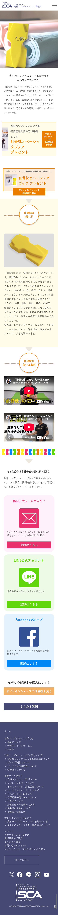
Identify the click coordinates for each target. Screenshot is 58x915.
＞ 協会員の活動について (17, 808)
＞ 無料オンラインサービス (18, 745)
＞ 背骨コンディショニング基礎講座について (27, 759)
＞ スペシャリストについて (18, 794)
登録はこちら (29, 544)
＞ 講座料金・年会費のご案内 (19, 804)
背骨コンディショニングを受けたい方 (23, 755)
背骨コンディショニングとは (18, 738)
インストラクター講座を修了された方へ (24, 849)
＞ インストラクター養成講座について (23, 786)
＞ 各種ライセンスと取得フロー (20, 779)
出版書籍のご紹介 (13, 838)
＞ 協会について (12, 742)
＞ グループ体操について (16, 762)
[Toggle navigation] (54, 5)
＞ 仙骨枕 (9, 749)
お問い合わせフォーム (15, 845)
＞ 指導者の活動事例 (15, 812)
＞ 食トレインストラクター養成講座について (27, 825)
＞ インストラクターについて (19, 783)
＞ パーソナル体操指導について (20, 766)
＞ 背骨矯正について (15, 770)
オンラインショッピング (16, 834)
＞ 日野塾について (13, 801)
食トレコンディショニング (17, 818)
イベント (8, 831)
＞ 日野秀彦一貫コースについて (20, 797)
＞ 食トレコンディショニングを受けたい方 (26, 821)
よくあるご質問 (12, 842)
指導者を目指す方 (13, 776)
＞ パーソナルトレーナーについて (21, 790)
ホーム (7, 731)
